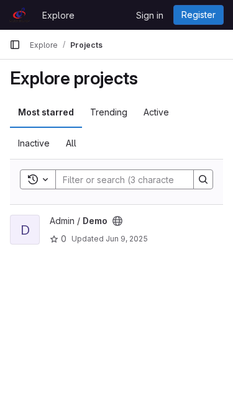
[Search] (203, 179)
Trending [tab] (108, 112)
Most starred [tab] (46, 112)
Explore (58, 15)
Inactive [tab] (34, 143)
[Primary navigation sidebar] (15, 45)
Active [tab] (156, 112)
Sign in (149, 15)
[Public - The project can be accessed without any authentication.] (117, 221)
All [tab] (71, 143)
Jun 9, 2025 (127, 238)
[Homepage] (19, 15)
